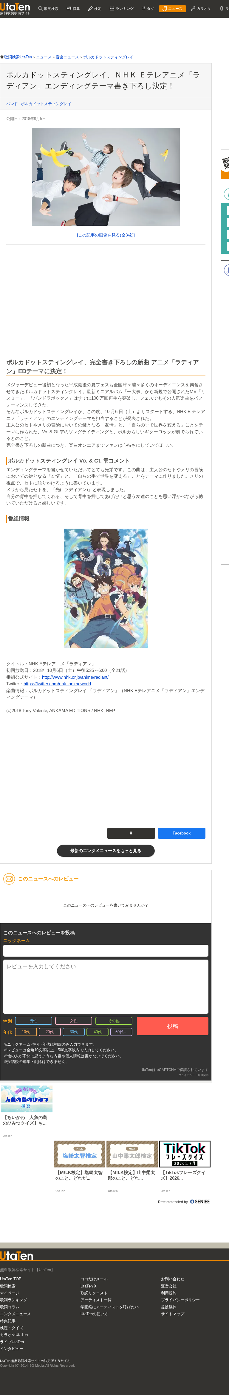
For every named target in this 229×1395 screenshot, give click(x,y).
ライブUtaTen (12, 1342)
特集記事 (8, 1321)
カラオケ (203, 9)
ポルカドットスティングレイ (46, 104)
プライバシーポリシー (180, 1300)
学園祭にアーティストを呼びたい (110, 1307)
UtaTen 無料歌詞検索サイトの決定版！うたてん (35, 1361)
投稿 (172, 1026)
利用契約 (203, 1075)
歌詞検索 (50, 9)
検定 (97, 9)
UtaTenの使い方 (94, 1314)
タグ (150, 9)
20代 (50, 1032)
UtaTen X (89, 1286)
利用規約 (169, 1293)
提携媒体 (169, 1307)
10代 (26, 1032)
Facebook (182, 833)
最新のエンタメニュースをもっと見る (105, 850)
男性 (33, 1021)
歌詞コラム (9, 1307)
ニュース (174, 9)
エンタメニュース (15, 1314)
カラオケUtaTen (14, 1334)
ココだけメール (94, 1279)
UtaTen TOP (10, 1279)
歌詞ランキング (13, 1300)
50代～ (121, 1032)
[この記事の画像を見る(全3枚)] (106, 235)
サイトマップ (172, 1314)
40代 (98, 1032)
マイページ (9, 1293)
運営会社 (169, 1286)
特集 (76, 9)
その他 (114, 1021)
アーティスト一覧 (96, 1300)
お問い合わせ (172, 1279)
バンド (12, 104)
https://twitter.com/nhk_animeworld (57, 683)
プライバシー (187, 1075)
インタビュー (11, 1348)
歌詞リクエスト (94, 1293)
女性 (74, 1021)
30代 (74, 1032)
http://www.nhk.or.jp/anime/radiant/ (75, 677)
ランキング (124, 9)
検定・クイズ (11, 1328)
